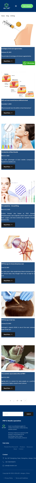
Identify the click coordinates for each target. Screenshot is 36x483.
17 (17, 400)
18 (21, 400)
